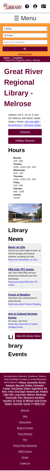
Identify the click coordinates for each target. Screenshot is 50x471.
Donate (25, 457)
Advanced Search (25, 54)
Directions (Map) (32, 125)
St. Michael (28, 401)
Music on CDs (16, 247)
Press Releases (25, 434)
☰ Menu (25, 18)
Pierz (20, 398)
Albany (22, 382)
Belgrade (10, 385)
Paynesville (11, 398)
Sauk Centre (40, 401)
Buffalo (28, 385)
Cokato (6, 388)
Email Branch (15, 125)
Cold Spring (17, 388)
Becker (42, 382)
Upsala (26, 404)
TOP (43, 464)
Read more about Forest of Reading (24, 304)
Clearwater (38, 385)
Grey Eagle (20, 392)
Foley (11, 392)
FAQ (25, 440)
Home (6, 58)
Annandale (32, 382)
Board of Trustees (25, 428)
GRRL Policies (25, 451)
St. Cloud (17, 401)
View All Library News (28, 336)
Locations (18, 58)
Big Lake (20, 385)
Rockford (39, 398)
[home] (12, 6)
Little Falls (8, 395)
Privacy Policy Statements (25, 446)
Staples (8, 404)
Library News (25, 422)
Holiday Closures (25, 140)
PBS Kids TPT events (21, 269)
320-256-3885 (32, 121)
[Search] (25, 49)
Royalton (7, 401)
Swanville (17, 404)
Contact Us (25, 463)
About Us (25, 410)
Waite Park (40, 404)
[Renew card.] (43, 6)
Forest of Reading (19, 294)
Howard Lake (32, 392)
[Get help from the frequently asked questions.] (27, 6)
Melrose (31, 395)
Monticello (41, 395)
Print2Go (25, 132)
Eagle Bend (37, 388)
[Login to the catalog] (35, 6)
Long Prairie (20, 395)
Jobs (25, 416)
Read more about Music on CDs (22, 260)
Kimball (43, 392)
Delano (27, 388)
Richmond (29, 398)
